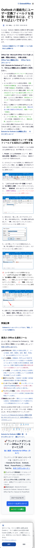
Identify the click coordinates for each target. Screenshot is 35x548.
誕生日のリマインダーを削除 (20, 403)
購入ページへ (20, 434)
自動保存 (6, 380)
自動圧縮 (23, 380)
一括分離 (24, 378)
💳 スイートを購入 (17, 507)
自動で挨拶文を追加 (17, 365)
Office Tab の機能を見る (10, 60)
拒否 (24, 544)
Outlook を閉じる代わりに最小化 (17, 388)
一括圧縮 (30, 378)
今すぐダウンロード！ (9, 347)
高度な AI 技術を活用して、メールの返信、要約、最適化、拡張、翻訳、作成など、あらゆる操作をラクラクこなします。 (18, 353)
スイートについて (17, 495)
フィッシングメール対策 (15, 393)
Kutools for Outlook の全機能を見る (14, 131)
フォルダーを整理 (15, 375)
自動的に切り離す (15, 380)
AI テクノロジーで (20, 73)
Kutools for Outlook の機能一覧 (12, 432)
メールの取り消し (16, 370)
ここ (18, 191)
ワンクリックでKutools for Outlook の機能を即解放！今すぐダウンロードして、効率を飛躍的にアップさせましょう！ (17, 417)
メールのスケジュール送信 (15, 360)
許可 (9, 544)
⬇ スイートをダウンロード (17, 501)
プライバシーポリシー (10, 540)
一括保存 (18, 378)
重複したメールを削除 (24, 373)
